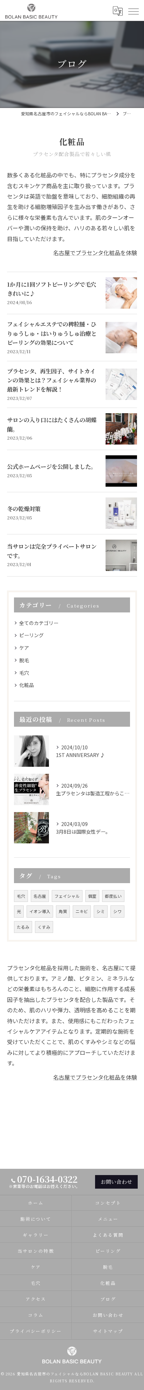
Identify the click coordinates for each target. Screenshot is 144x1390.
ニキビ (81, 911)
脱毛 (24, 660)
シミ (100, 911)
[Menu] (133, 10)
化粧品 (26, 684)
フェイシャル (67, 896)
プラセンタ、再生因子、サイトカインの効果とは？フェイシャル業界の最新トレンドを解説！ (51, 380)
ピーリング (31, 635)
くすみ (44, 927)
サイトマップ (108, 1331)
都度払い (113, 896)
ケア (24, 647)
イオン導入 (39, 911)
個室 (92, 896)
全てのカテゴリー (38, 622)
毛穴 (24, 672)
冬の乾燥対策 (24, 508)
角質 (63, 911)
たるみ (23, 927)
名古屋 (40, 896)
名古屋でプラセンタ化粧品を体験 (95, 252)
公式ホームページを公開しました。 (51, 466)
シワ (117, 911)
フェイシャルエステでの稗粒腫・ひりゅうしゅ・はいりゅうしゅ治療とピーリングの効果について (51, 333)
